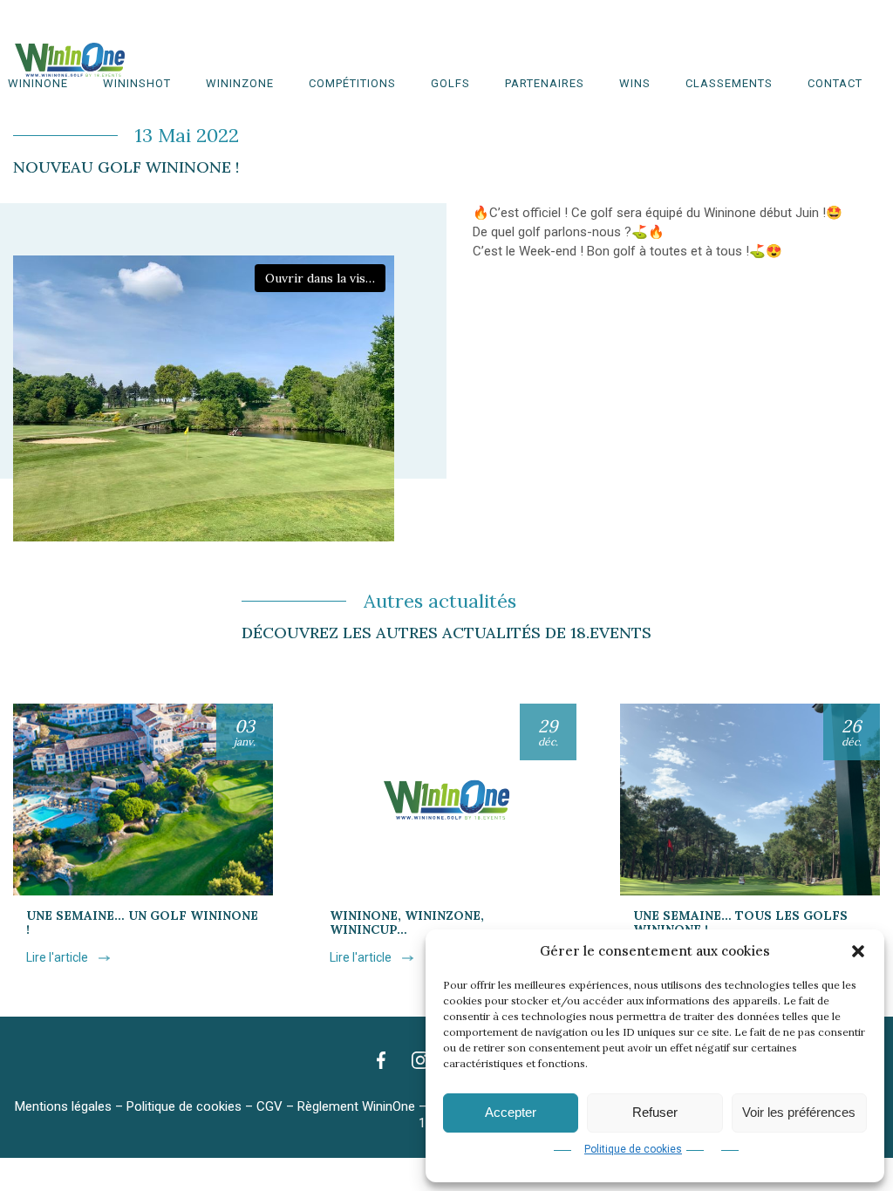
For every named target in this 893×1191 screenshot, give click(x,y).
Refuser (655, 1112)
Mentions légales (63, 1106)
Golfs (450, 83)
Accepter (510, 1112)
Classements (729, 83)
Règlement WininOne (356, 1106)
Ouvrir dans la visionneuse (325, 278)
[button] (858, 951)
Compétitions (352, 83)
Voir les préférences (799, 1112)
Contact (835, 83)
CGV (269, 1106)
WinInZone (240, 83)
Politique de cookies (633, 1149)
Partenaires (544, 83)
